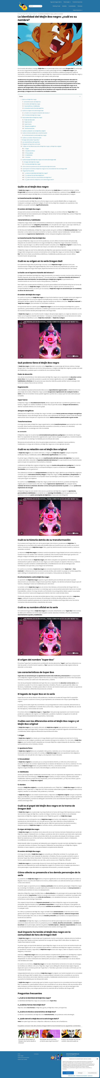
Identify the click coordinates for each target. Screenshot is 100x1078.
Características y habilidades (32, 106)
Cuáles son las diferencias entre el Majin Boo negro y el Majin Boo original (42, 146)
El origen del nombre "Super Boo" (30, 140)
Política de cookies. (22, 1059)
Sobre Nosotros (77, 10)
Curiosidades (72, 6)
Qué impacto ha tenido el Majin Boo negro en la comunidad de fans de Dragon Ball (45, 169)
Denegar (80, 1073)
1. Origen (27, 148)
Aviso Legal (20, 1055)
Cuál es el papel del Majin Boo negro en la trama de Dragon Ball (39, 159)
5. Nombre (27, 157)
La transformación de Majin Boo (32, 102)
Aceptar (68, 1073)
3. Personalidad (29, 153)
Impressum (90, 1075)
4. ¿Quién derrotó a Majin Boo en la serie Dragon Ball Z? (39, 179)
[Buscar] (40, 6)
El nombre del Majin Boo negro (32, 104)
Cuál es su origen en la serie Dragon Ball (32, 110)
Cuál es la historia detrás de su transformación (34, 133)
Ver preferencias (92, 1073)
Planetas (80, 6)
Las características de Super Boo (31, 142)
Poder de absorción (29, 120)
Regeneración (28, 122)
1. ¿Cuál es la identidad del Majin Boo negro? (36, 173)
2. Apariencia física (30, 151)
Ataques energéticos (30, 126)
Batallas (64, 6)
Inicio (19, 1054)
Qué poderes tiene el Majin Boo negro (32, 117)
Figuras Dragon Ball (55, 2)
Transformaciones (77, 2)
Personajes (66, 2)
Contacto (36, 1054)
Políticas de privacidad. (23, 1057)
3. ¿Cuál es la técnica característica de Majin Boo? (38, 177)
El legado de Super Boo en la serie (31, 144)
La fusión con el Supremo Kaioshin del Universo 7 (37, 113)
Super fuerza (28, 124)
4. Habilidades (28, 155)
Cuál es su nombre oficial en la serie (31, 137)
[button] (97, 1059)
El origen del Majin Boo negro (31, 162)
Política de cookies (72, 1075)
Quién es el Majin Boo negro (29, 99)
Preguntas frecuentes (28, 171)
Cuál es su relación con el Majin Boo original (33, 131)
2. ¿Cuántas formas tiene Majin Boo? (34, 175)
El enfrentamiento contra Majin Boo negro (35, 135)
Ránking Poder (56, 6)
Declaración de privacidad (81, 1075)
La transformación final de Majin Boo (34, 108)
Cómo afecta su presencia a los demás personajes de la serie (39, 166)
